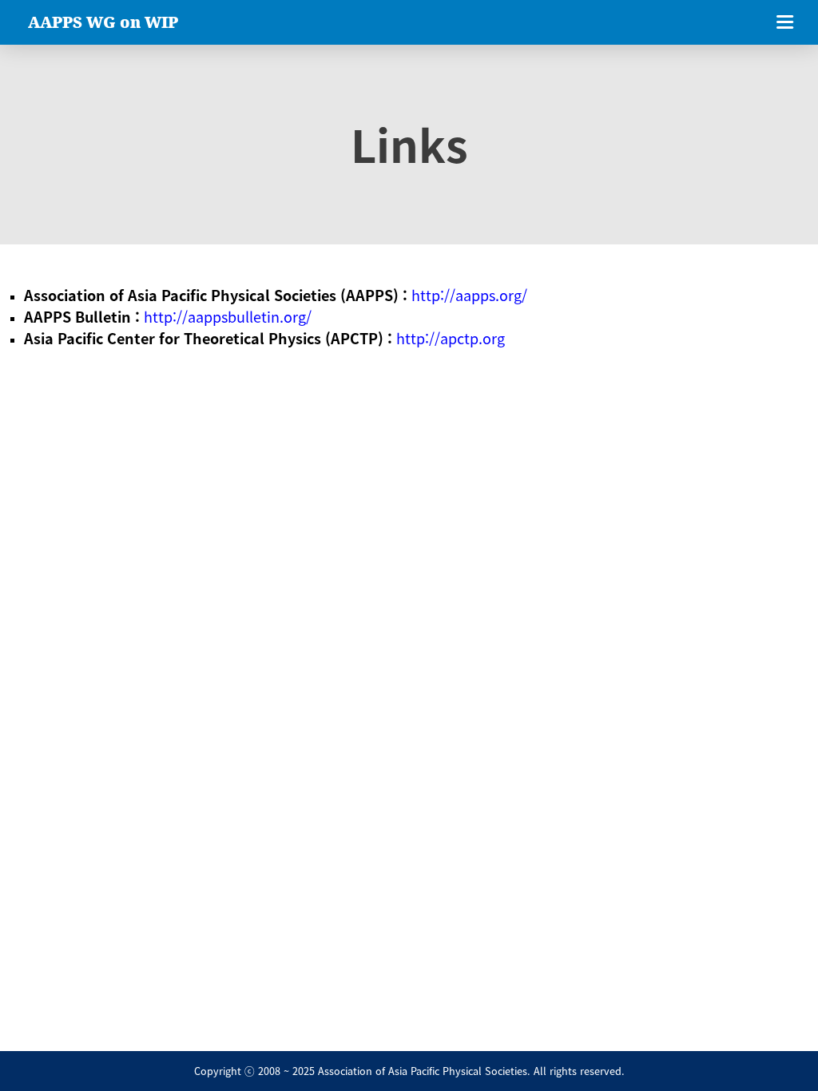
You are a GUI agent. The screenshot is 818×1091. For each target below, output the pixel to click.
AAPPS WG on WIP (103, 22)
